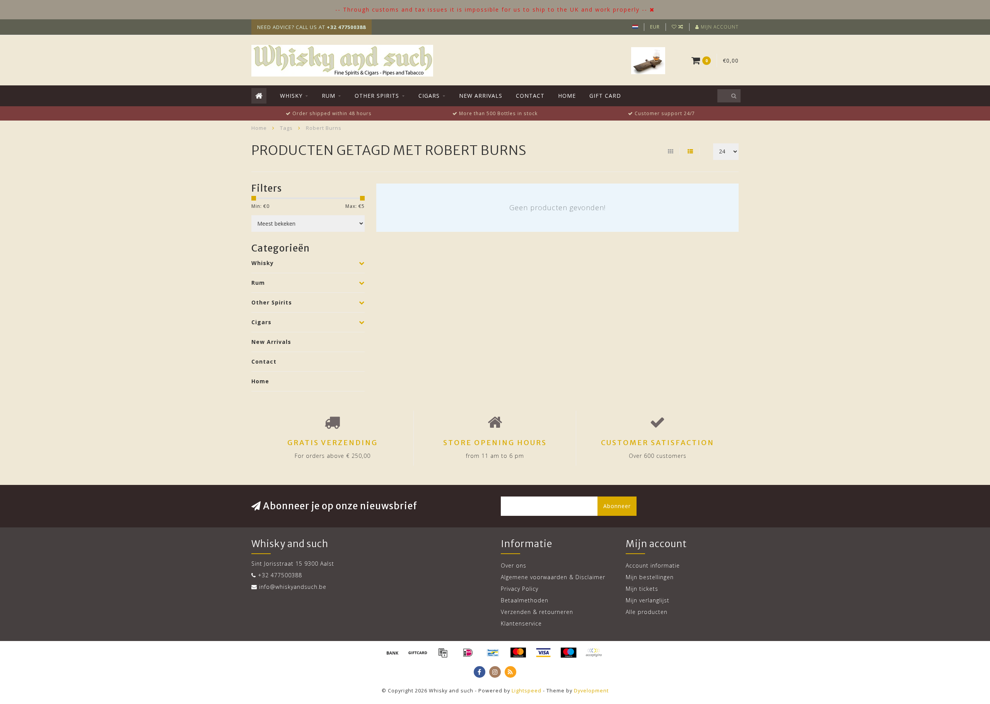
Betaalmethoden (524, 600)
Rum (328, 95)
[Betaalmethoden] (392, 652)
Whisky (291, 95)
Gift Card (605, 95)
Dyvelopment (591, 690)
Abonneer (617, 506)
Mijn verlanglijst (647, 600)
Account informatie (653, 565)
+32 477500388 (280, 575)
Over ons (513, 565)
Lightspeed (526, 690)
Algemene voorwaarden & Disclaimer (553, 577)
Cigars (429, 95)
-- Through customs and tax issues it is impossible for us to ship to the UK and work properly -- (491, 9)
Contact (530, 95)
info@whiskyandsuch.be (292, 586)
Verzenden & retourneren (537, 612)
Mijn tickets (642, 588)
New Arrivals (480, 95)
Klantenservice (521, 623)
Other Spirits (377, 95)
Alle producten (646, 612)
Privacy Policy (519, 588)
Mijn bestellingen (650, 577)
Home (567, 95)
